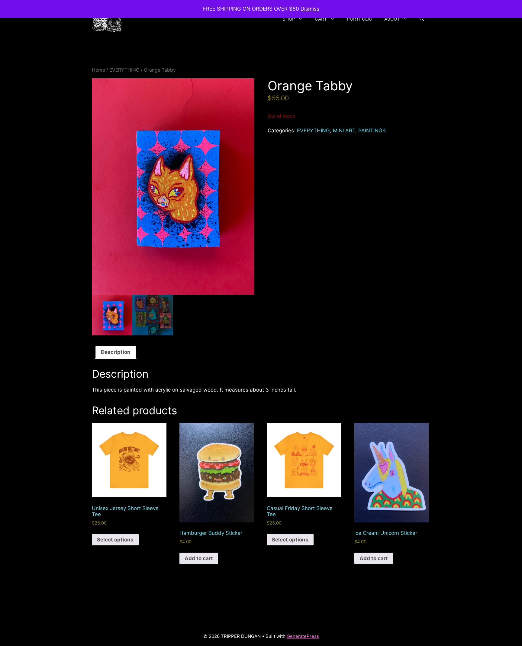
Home (98, 70)
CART (321, 19)
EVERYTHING (124, 70)
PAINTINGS (372, 131)
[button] (422, 19)
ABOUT (392, 19)
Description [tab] (115, 352)
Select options (115, 540)
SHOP (288, 19)
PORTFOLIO (359, 19)
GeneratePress (303, 636)
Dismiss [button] (310, 9)
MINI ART (344, 131)
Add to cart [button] (199, 558)
